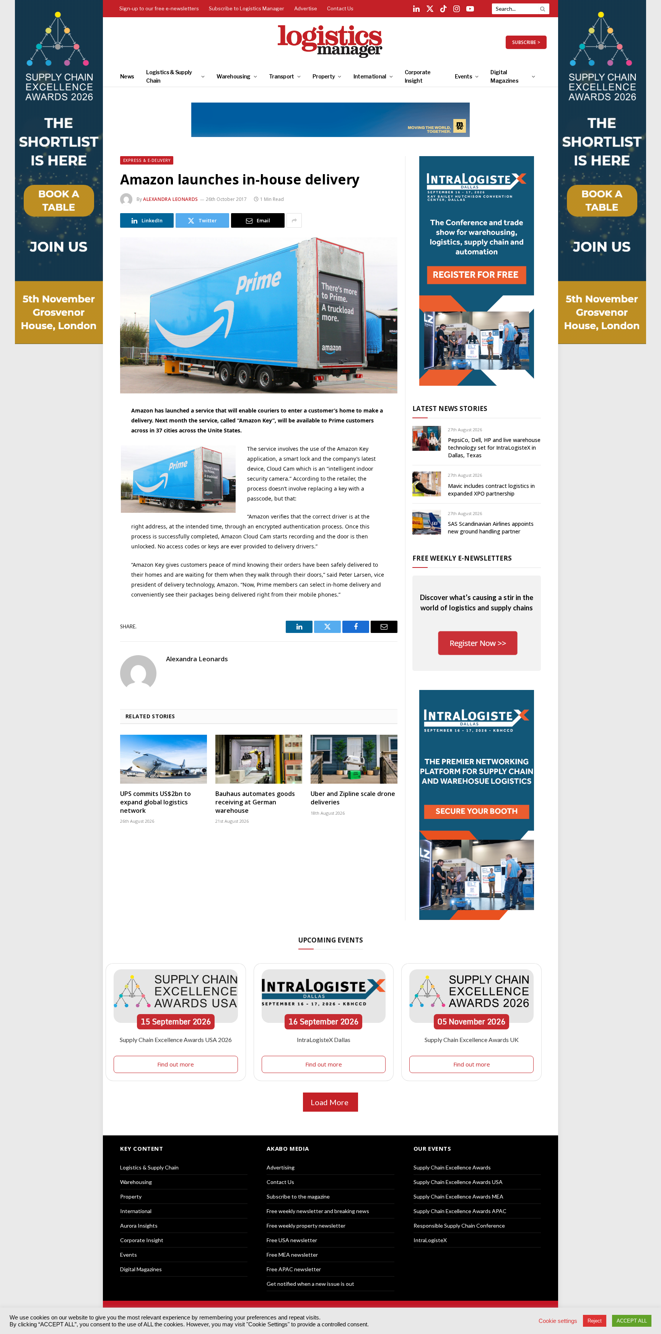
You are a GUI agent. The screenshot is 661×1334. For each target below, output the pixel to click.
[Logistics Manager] (331, 42)
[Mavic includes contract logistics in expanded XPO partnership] (426, 483)
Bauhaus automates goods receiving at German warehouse (255, 802)
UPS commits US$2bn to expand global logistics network (155, 802)
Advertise (305, 8)
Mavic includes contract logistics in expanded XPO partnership (491, 489)
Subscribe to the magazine (298, 1196)
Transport (281, 76)
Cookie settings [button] (558, 1321)
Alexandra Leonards (170, 199)
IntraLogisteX (430, 1240)
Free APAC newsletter (294, 1269)
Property (324, 76)
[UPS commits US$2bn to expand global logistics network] (163, 759)
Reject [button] (595, 1321)
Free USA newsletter (292, 1240)
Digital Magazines (504, 76)
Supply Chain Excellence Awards (452, 1167)
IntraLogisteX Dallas (323, 1039)
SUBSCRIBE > (526, 42)
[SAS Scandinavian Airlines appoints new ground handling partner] (426, 522)
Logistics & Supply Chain (169, 76)
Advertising (281, 1167)
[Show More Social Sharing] (294, 220)
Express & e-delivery (146, 160)
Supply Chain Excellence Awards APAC (460, 1211)
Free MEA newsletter (292, 1254)
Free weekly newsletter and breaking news (318, 1211)
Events (463, 76)
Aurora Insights (139, 1225)
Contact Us (340, 8)
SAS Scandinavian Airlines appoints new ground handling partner (491, 527)
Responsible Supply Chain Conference (459, 1225)
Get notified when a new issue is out (310, 1283)
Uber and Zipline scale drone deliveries (353, 798)
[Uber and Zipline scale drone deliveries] (354, 759)
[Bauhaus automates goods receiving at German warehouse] (258, 759)
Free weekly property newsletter (306, 1225)
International (369, 76)
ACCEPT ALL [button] (632, 1321)
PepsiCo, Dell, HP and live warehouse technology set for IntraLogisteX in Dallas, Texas (494, 447)
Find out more (175, 1064)
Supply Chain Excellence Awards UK (472, 1039)
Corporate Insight (418, 76)
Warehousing (233, 76)
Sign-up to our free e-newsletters (159, 8)
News (127, 76)
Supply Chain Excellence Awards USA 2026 (176, 1039)
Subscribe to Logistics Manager (246, 8)
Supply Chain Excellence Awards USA (458, 1182)
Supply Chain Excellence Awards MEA (458, 1196)
